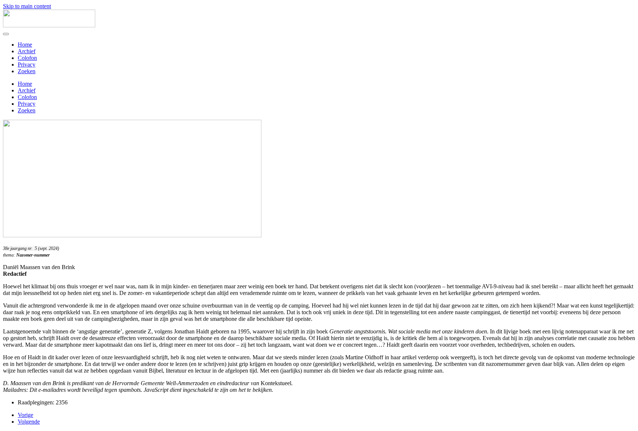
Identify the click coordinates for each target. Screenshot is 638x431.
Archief (26, 51)
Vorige (25, 415)
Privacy (26, 64)
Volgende (29, 421)
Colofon (27, 58)
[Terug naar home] (49, 25)
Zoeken (26, 71)
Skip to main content (27, 6)
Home (25, 44)
